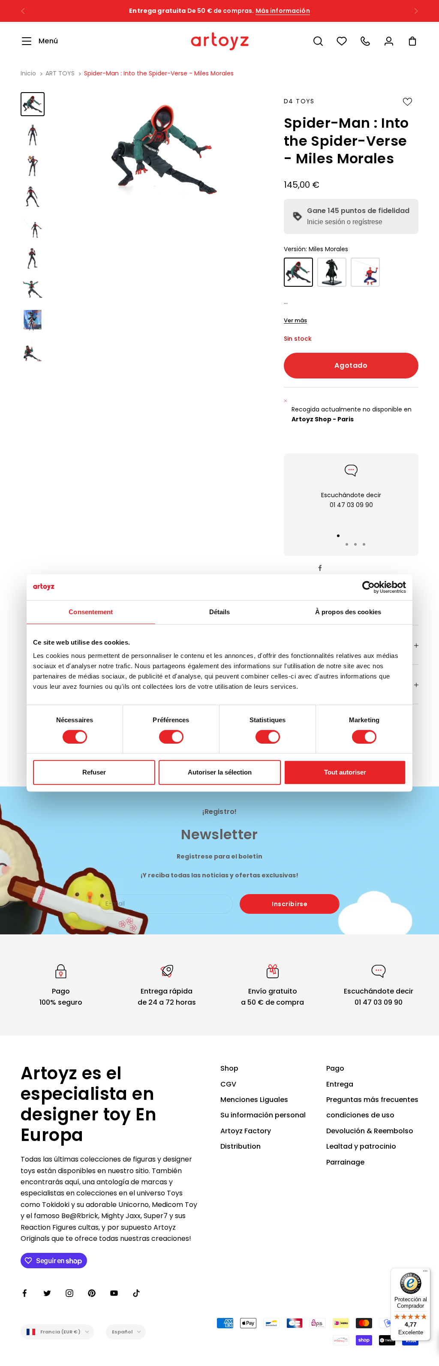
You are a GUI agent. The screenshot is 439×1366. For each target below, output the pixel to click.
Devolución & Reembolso (369, 1131)
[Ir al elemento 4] (33, 197)
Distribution (240, 1146)
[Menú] (425, 1273)
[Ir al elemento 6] (33, 258)
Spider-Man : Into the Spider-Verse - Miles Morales (159, 73)
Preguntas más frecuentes (372, 1100)
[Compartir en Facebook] (320, 567)
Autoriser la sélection (220, 772)
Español (122, 1331)
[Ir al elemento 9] (33, 351)
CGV (228, 1084)
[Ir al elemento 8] (33, 320)
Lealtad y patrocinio (361, 1146)
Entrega (339, 1084)
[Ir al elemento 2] (33, 135)
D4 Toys (299, 101)
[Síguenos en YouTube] (114, 1293)
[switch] (171, 737)
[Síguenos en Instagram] (69, 1293)
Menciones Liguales (254, 1100)
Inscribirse (289, 904)
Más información (283, 10)
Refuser (94, 772)
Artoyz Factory (245, 1131)
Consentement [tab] (91, 611)
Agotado (350, 365)
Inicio (28, 73)
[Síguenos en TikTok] (136, 1293)
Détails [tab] (219, 611)
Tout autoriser (345, 772)
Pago (335, 1068)
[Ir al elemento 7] (33, 289)
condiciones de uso (360, 1115)
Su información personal (263, 1115)
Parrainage (345, 1162)
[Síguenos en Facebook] (25, 1293)
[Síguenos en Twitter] (47, 1293)
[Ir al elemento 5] (33, 228)
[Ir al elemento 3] (33, 166)
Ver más (295, 320)
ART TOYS (60, 73)
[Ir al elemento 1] (33, 104)
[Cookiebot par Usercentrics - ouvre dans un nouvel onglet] (368, 587)
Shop (229, 1068)
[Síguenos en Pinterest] (91, 1293)
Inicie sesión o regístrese (344, 221)
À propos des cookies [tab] (348, 611)
